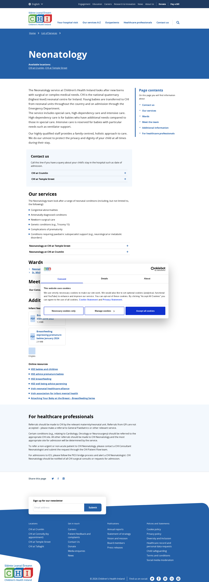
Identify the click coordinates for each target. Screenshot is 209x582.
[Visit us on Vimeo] (178, 579)
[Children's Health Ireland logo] (40, 18)
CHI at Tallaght (36, 546)
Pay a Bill (174, 4)
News (140, 4)
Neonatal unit (40, 269)
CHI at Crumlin (36, 68)
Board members (116, 543)
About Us (149, 4)
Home (32, 33)
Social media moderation (160, 560)
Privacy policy (154, 533)
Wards (145, 116)
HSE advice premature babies (47, 374)
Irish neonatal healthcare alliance (50, 388)
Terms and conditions (158, 555)
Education (97, 4)
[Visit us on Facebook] (58, 478)
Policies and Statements (158, 523)
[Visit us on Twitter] (152, 579)
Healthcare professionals (138, 22)
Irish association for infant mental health (54, 393)
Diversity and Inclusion (159, 538)
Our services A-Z (92, 22)
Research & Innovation (124, 4)
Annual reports (115, 529)
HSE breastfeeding (41, 378)
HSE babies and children (44, 369)
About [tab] (147, 278)
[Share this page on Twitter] (53, 478)
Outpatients (112, 22)
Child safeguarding (157, 551)
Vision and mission (117, 538)
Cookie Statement (88, 299)
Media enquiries (76, 551)
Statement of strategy (119, 533)
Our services (149, 110)
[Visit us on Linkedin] (165, 579)
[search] (177, 22)
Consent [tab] (62, 279)
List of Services (49, 33)
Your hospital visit (67, 22)
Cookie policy (154, 529)
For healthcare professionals (158, 133)
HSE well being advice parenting (49, 383)
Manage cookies (103, 311)
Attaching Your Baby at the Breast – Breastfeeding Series (63, 398)
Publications (113, 523)
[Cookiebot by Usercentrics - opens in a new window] (152, 269)
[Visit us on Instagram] (172, 579)
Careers (108, 4)
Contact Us (74, 541)
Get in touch (74, 523)
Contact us (163, 22)
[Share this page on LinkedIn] (63, 478)
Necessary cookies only (63, 311)
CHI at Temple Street (56, 68)
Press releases (115, 547)
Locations (33, 523)
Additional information (155, 127)
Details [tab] (104, 278)
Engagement (84, 4)
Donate (162, 4)
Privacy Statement (112, 299)
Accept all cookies (145, 311)
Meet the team (150, 122)
